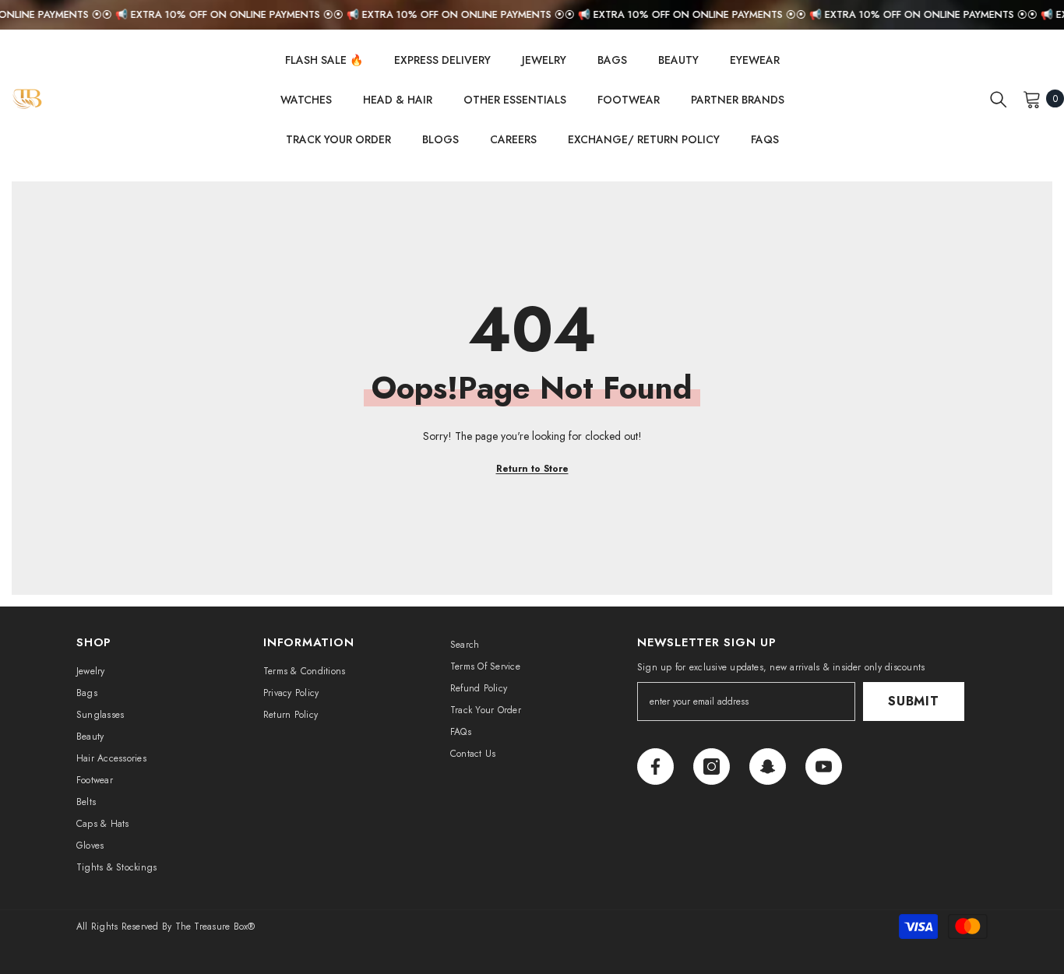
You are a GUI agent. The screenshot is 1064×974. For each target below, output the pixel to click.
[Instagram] (711, 766)
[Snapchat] (767, 766)
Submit (913, 701)
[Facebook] (655, 766)
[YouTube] (823, 766)
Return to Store (532, 469)
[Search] (998, 99)
